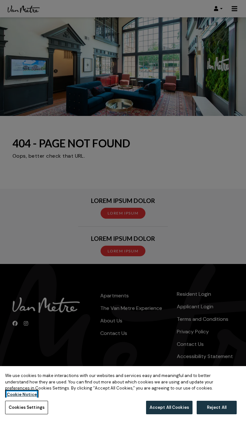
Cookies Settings (27, 407)
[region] (123, 393)
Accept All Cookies (169, 407)
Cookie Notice (22, 394)
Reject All (216, 407)
